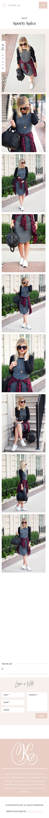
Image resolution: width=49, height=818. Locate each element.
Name (6, 694)
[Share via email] (3, 68)
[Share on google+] (3, 62)
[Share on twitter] (3, 58)
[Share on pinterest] (3, 65)
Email (6, 702)
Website (6, 709)
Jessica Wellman (34, 811)
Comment (32, 694)
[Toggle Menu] (43, 5)
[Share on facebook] (3, 55)
